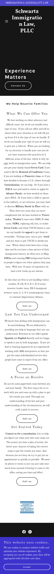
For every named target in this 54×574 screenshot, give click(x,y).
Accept (27, 567)
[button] (7, 21)
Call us (27, 306)
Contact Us (18, 85)
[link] (27, 32)
